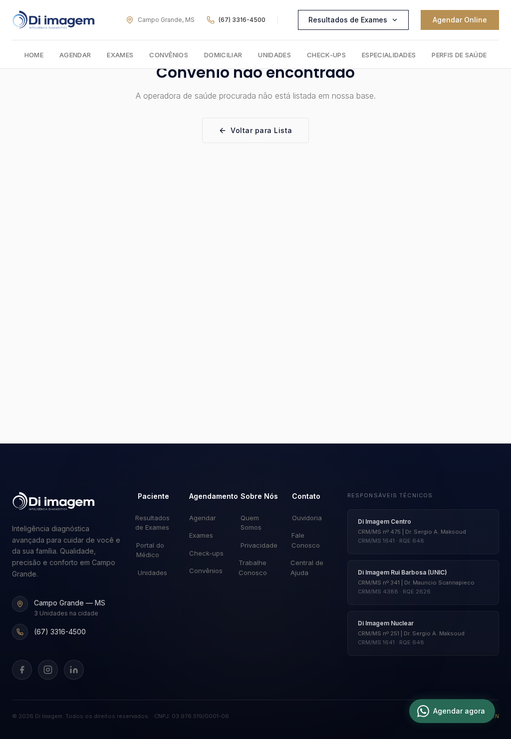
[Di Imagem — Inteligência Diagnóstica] (53, 20)
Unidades (274, 55)
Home (33, 55)
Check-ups (326, 55)
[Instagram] (48, 670)
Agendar (75, 55)
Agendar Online (460, 19)
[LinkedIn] (74, 670)
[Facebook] (22, 670)
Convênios (168, 55)
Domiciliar (223, 55)
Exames (120, 55)
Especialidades (389, 55)
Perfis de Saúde (459, 55)
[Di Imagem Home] (53, 501)
